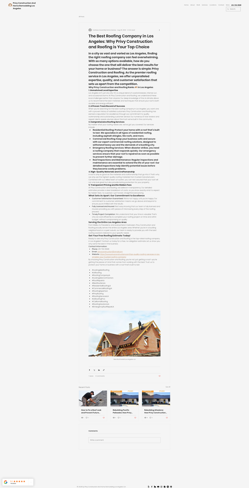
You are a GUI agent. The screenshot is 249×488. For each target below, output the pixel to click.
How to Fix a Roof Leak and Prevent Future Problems (91, 411)
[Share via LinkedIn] (99, 370)
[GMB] (158, 487)
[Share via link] (104, 370)
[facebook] (152, 487)
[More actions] (159, 30)
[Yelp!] (148, 487)
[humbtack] (168, 487)
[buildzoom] (165, 487)
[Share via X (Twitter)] (94, 370)
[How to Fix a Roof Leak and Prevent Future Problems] (93, 398)
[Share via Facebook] (89, 370)
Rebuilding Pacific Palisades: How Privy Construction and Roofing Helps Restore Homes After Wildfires (123, 411)
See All (168, 387)
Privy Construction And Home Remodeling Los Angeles (24, 6)
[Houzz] (155, 487)
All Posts (81, 17)
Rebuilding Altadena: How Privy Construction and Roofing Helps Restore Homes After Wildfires (155, 411)
